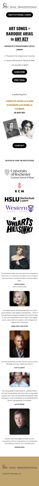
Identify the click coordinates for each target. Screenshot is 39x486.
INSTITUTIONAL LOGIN (19, 14)
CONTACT (19, 145)
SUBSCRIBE (19, 72)
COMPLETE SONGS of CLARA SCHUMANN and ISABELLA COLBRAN (19, 105)
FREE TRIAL (19, 80)
